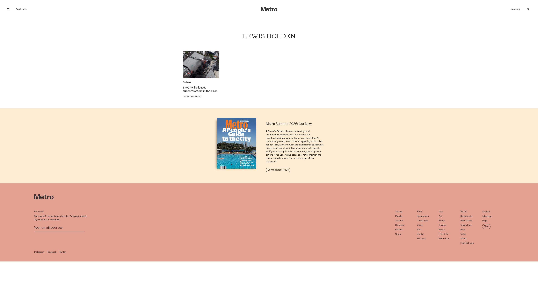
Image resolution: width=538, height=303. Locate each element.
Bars (419, 229)
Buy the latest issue (278, 169)
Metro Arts (444, 238)
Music (442, 229)
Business (187, 82)
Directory (515, 9)
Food (419, 211)
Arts (441, 211)
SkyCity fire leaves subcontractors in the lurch (200, 89)
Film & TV (443, 233)
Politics (399, 229)
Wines (463, 238)
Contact (486, 211)
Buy (21, 9)
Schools (399, 220)
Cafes (420, 224)
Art (440, 215)
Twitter (62, 251)
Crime (398, 233)
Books (442, 220)
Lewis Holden (192, 96)
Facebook (51, 251)
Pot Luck (421, 238)
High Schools (467, 242)
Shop (486, 226)
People (398, 215)
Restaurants (423, 215)
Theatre (442, 224)
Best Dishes (466, 220)
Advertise (486, 215)
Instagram (39, 251)
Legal (484, 220)
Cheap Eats (422, 220)
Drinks (420, 233)
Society (398, 211)
